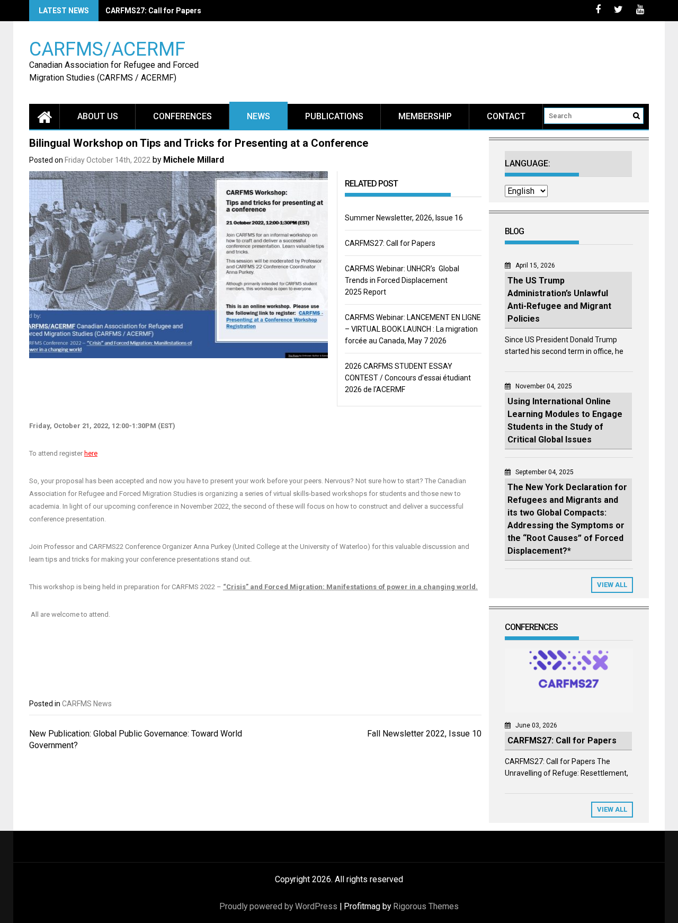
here (90, 453)
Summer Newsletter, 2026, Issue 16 (404, 218)
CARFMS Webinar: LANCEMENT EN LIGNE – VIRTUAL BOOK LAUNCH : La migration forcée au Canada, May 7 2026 (413, 329)
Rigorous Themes (426, 906)
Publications (334, 116)
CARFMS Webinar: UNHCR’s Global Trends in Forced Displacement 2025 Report (402, 280)
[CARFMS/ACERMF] (44, 116)
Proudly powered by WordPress (278, 906)
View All (612, 585)
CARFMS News (87, 703)
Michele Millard (193, 160)
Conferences (182, 116)
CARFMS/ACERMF (107, 48)
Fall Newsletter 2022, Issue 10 (424, 734)
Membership (425, 116)
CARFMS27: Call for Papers (153, 10)
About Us (97, 116)
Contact (506, 116)
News (258, 116)
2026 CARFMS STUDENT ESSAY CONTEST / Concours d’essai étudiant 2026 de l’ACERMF (408, 378)
